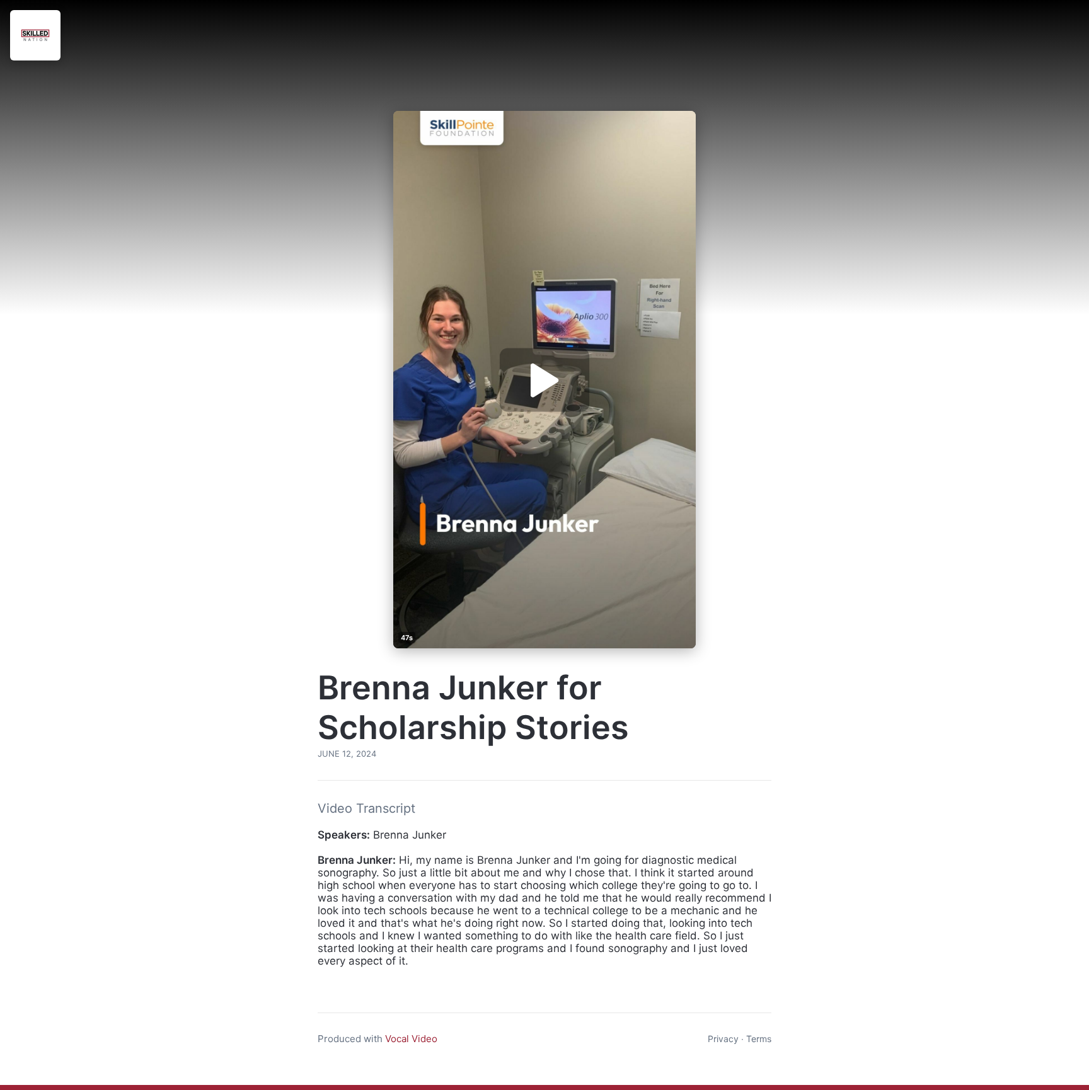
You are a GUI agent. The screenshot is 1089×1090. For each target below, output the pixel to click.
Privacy (723, 1038)
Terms (758, 1038)
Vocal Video (411, 1039)
